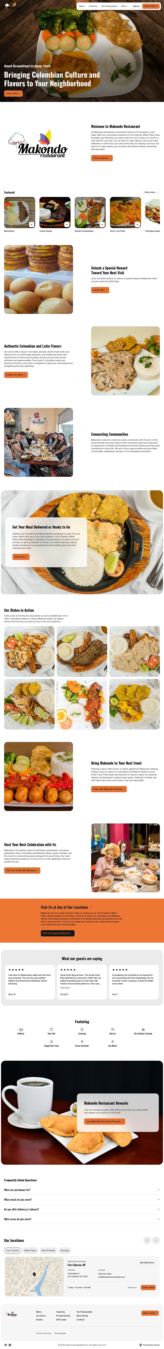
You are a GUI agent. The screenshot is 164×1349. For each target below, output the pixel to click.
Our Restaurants (109, 6)
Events (39, 1319)
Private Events (63, 1315)
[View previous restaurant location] (147, 1240)
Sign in (136, 6)
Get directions (147, 1262)
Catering (93, 6)
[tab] (12, 1250)
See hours (132, 1287)
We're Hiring (82, 1315)
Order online (148, 1287)
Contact (80, 1319)
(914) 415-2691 (104, 1274)
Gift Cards (61, 1319)
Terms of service (43, 1333)
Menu (82, 6)
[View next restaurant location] (156, 1240)
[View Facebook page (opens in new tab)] (5, 1345)
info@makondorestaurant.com (111, 1277)
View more (65, 987)
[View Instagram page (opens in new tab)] (9, 1345)
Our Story (41, 1315)
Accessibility (60, 1333)
